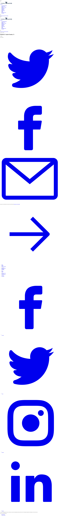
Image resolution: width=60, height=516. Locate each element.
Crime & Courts (3, 6)
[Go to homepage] (30, 3)
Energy (2, 22)
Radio (2, 27)
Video (2, 11)
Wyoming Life (3, 24)
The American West (4, 12)
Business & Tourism (4, 7)
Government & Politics (4, 5)
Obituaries (3, 9)
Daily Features (3, 10)
